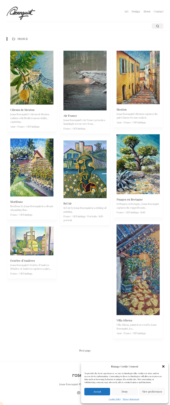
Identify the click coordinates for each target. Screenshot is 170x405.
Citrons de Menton (22, 110)
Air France (70, 115)
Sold (142, 212)
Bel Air (67, 203)
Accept (97, 391)
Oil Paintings (33, 126)
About (146, 11)
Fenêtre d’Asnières (22, 260)
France (21, 126)
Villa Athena (124, 320)
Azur (13, 126)
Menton (122, 109)
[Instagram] (78, 393)
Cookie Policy (115, 399)
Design (136, 11)
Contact (158, 11)
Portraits (92, 216)
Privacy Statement (131, 399)
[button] (163, 366)
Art (126, 11)
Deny (125, 391)
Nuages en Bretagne (130, 199)
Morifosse (16, 201)
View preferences (152, 391)
